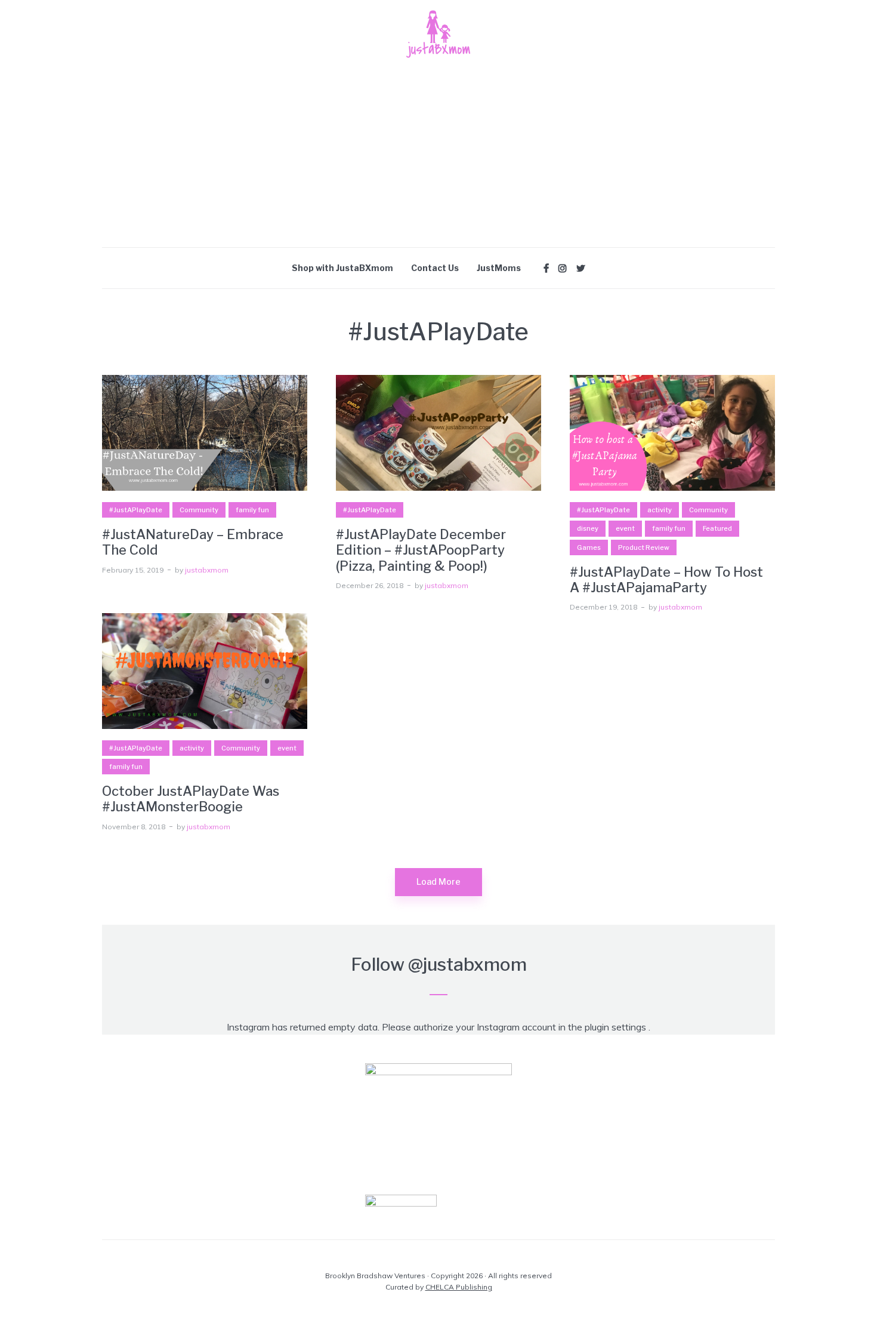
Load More (438, 881)
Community (199, 510)
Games (589, 547)
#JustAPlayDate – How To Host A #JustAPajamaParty (666, 579)
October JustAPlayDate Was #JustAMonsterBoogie (190, 798)
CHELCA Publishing (458, 1286)
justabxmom (206, 569)
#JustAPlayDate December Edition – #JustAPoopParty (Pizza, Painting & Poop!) (421, 550)
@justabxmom (467, 964)
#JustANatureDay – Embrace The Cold (192, 542)
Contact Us (435, 268)
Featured (717, 528)
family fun (252, 510)
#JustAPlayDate (135, 510)
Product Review (643, 547)
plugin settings (617, 1027)
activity (659, 510)
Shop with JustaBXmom (342, 268)
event (625, 528)
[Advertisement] (438, 157)
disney (587, 528)
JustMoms (499, 268)
